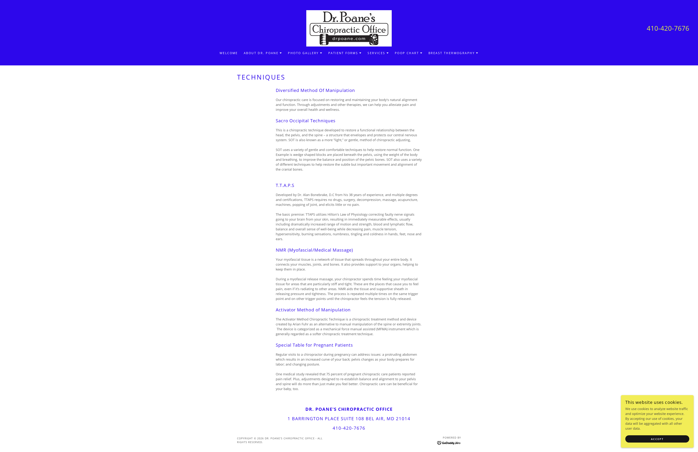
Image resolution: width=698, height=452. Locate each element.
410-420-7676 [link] (668, 28)
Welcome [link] (229, 53)
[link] (349, 28)
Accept (657, 439)
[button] (263, 53)
